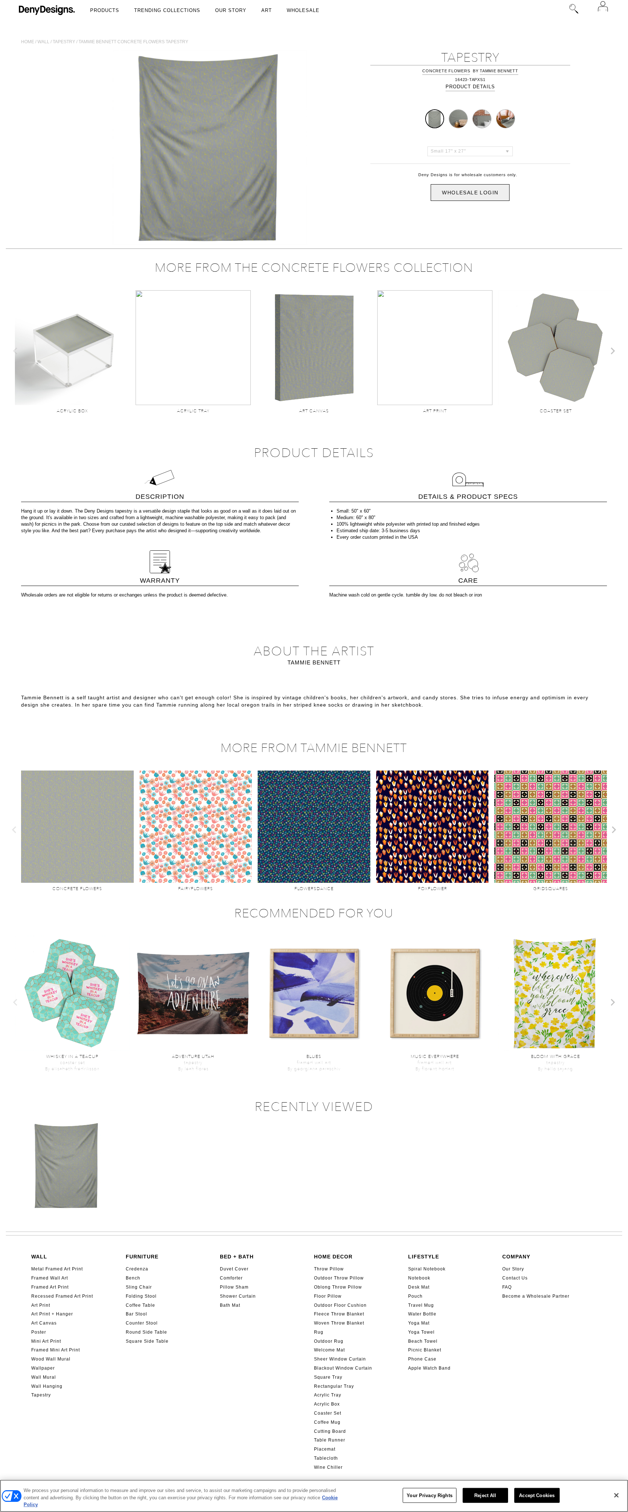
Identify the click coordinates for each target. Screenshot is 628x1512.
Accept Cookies (537, 1495)
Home (27, 41)
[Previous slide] (15, 351)
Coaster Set (327, 1413)
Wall (43, 41)
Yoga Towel (421, 1332)
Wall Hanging (47, 1386)
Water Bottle (422, 1314)
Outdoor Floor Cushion (340, 1305)
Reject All (485, 1495)
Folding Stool (141, 1296)
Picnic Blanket (424, 1350)
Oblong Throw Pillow (338, 1287)
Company (516, 1257)
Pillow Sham (234, 1287)
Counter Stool (142, 1323)
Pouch (415, 1296)
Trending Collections (167, 10)
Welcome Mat (329, 1350)
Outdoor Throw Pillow (339, 1278)
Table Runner (329, 1440)
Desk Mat (419, 1287)
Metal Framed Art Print (57, 1269)
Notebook (419, 1278)
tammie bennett (499, 71)
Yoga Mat (419, 1323)
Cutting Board (330, 1431)
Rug (318, 1332)
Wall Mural (43, 1377)
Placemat (324, 1449)
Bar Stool (136, 1314)
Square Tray (328, 1377)
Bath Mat (230, 1305)
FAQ (507, 1287)
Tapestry (64, 41)
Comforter (231, 1278)
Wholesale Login (470, 192)
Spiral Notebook (427, 1269)
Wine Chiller (328, 1467)
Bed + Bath (237, 1257)
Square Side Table (147, 1341)
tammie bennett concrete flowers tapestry (133, 41)
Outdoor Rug (328, 1341)
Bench (133, 1278)
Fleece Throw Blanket (339, 1314)
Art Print (40, 1305)
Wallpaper (43, 1368)
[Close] (616, 1495)
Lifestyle (423, 1257)
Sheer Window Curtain (340, 1359)
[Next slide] (612, 351)
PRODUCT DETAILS (470, 86)
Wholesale (303, 10)
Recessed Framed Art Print (62, 1296)
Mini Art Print (46, 1341)
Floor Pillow (328, 1296)
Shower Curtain (238, 1296)
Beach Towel (423, 1341)
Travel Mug (421, 1305)
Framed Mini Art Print (55, 1350)
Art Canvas (44, 1323)
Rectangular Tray (334, 1386)
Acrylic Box (327, 1404)
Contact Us (515, 1278)
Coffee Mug (327, 1422)
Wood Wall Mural (51, 1359)
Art (266, 10)
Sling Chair (139, 1287)
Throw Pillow (329, 1269)
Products (104, 10)
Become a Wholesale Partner (535, 1296)
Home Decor (333, 1257)
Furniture (142, 1257)
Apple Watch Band (429, 1368)
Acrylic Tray (327, 1395)
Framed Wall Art (49, 1278)
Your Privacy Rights (429, 1495)
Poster (38, 1332)
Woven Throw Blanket (339, 1323)
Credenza (137, 1269)
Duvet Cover (234, 1269)
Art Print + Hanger (52, 1314)
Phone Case (422, 1359)
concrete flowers (446, 71)
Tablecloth (326, 1458)
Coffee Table (140, 1305)
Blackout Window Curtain (343, 1368)
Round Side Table (146, 1332)
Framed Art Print (50, 1287)
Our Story (230, 10)
